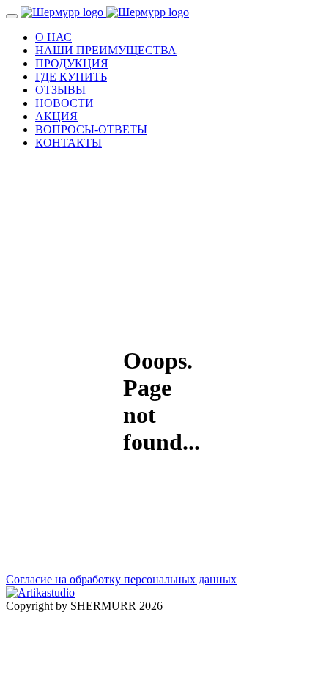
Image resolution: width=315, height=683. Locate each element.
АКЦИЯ (56, 116)
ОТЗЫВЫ (60, 90)
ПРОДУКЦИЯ (71, 63)
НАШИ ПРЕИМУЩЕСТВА (106, 50)
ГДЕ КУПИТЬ (71, 76)
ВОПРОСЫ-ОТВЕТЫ (91, 129)
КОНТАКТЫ (68, 142)
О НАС (53, 37)
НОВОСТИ (64, 103)
